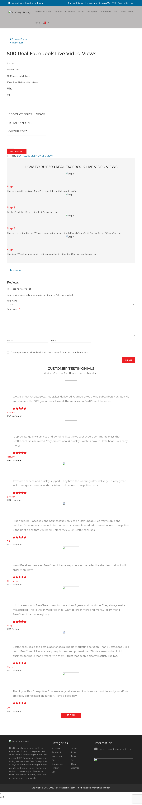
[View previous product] (10, 39)
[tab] (72, 270)
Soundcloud (57, 764)
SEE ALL (71, 715)
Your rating (13, 301)
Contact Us (104, 3)
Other (74, 748)
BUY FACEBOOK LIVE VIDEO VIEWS (35, 156)
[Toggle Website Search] (48, 22)
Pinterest (56, 760)
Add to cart (17, 151)
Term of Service (126, 3)
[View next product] (24, 43)
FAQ (114, 3)
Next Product (16, 43)
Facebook (56, 752)
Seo (53, 772)
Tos (72, 760)
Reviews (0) (15, 270)
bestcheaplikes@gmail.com (28, 3)
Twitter (55, 768)
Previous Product (19, 39)
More (73, 752)
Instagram (57, 756)
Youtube (56, 748)
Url (9, 95)
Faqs (73, 756)
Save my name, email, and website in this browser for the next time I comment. (50, 352)
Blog (73, 764)
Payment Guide (75, 3)
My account (91, 3)
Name (11, 340)
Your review (13, 309)
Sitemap (75, 768)
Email (54, 340)
